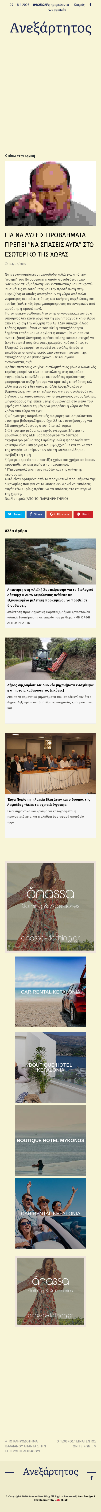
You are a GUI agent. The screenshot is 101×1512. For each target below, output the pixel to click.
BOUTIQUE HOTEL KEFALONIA (50, 1067)
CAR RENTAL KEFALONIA (50, 991)
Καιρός (79, 5)
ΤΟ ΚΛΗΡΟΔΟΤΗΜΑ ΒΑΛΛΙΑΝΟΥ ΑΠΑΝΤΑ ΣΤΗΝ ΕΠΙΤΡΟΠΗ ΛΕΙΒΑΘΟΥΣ (25, 1446)
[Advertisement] (50, 98)
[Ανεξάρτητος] (50, 28)
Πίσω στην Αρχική (21, 156)
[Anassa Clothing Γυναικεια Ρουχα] (50, 951)
